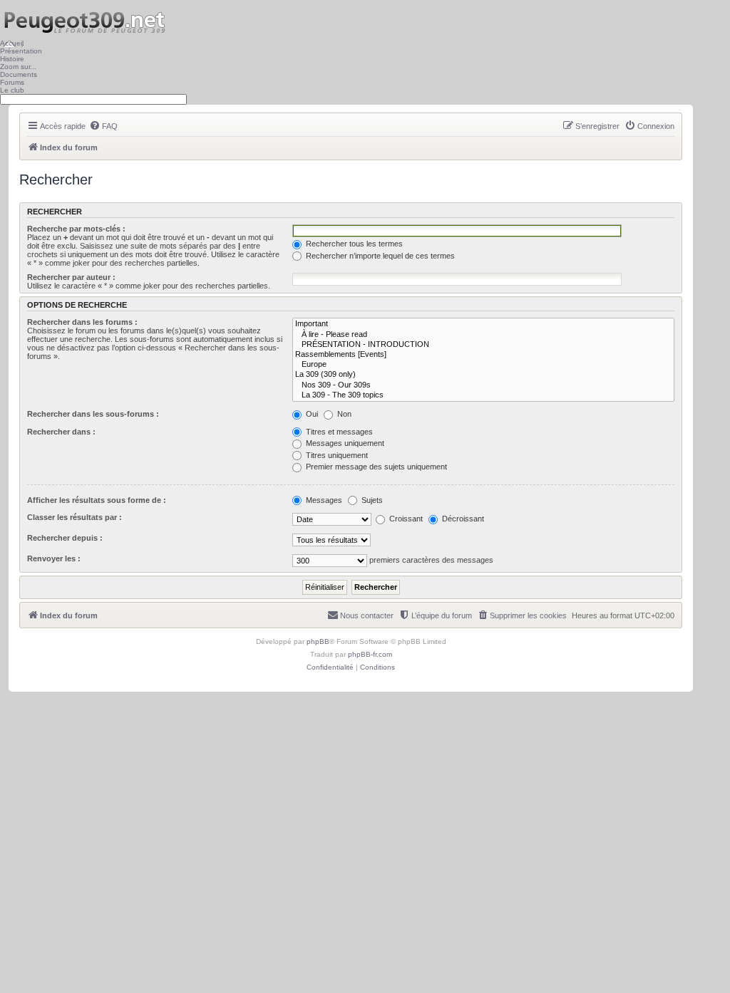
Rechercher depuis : (65, 538)
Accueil (12, 43)
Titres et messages (338, 431)
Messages (323, 500)
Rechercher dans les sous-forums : (93, 414)
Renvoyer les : (54, 558)
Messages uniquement (344, 443)
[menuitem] (103, 126)
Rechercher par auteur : (71, 277)
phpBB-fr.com (370, 654)
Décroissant (462, 518)
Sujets (371, 500)
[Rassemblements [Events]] (483, 355)
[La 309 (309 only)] (483, 375)
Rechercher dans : (61, 431)
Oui (311, 414)
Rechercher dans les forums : (82, 322)
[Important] (483, 324)
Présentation (21, 51)
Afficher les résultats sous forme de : (96, 500)
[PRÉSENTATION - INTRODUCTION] (483, 345)
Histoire (12, 59)
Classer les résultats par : (74, 517)
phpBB (318, 641)
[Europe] (483, 365)
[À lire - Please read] (483, 335)
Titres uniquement (336, 455)
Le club (12, 90)
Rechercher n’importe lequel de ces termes (379, 255)
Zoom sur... (18, 67)
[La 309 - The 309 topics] (483, 395)
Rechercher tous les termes (353, 243)
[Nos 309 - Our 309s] (483, 385)
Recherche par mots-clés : (76, 228)
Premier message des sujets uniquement (375, 466)
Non (343, 414)
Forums (12, 82)
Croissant (405, 518)
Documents (18, 74)
